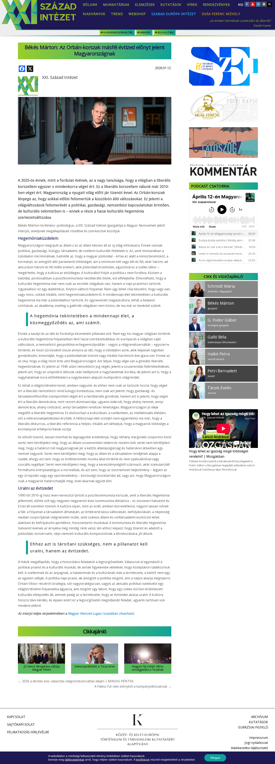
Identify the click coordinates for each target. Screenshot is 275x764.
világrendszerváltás (118, 32)
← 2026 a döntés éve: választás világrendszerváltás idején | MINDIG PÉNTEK (75, 681)
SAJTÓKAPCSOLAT (21, 724)
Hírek (192, 4)
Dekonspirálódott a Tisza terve (94, 666)
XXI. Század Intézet (60, 77)
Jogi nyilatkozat (256, 742)
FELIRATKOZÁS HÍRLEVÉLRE (28, 732)
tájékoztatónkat (74, 759)
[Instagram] (258, 4)
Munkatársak (116, 4)
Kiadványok (94, 14)
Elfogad (215, 757)
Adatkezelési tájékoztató (249, 748)
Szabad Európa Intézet (173, 14)
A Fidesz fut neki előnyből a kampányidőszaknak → (132, 686)
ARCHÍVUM (259, 717)
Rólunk (90, 4)
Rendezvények (216, 4)
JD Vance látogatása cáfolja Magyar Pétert (42, 667)
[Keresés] (269, 4)
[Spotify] (264, 4)
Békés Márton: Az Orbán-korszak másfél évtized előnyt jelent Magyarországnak (95, 50)
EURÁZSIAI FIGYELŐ (253, 727)
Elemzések (145, 4)
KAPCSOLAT (16, 717)
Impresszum (258, 737)
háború (145, 32)
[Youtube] (252, 4)
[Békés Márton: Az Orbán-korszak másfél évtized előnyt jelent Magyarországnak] (94, 119)
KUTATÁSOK (258, 722)
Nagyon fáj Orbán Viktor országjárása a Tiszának (147, 667)
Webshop (137, 14)
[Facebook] (247, 4)
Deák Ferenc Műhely (221, 14)
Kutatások (170, 4)
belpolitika (166, 32)
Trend (117, 14)
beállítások (143, 759)
